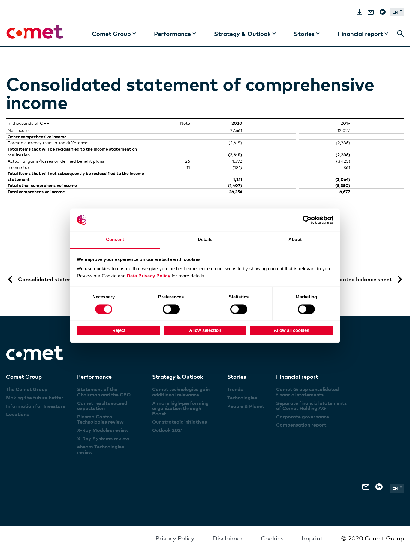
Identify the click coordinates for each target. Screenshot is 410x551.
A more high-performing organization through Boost (180, 408)
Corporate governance (302, 417)
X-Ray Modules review (103, 430)
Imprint (312, 538)
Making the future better (34, 398)
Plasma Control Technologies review (100, 419)
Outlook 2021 (167, 430)
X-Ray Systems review (103, 439)
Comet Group (24, 376)
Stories (236, 376)
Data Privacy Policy (148, 276)
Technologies (242, 398)
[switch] (171, 309)
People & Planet (245, 406)
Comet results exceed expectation (102, 406)
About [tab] (295, 239)
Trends (235, 389)
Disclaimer (228, 538)
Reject (118, 330)
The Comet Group (26, 389)
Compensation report (301, 425)
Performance (94, 376)
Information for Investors (35, 406)
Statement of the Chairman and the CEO (104, 392)
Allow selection (205, 330)
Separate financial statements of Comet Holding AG (311, 406)
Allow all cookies (291, 330)
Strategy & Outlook (177, 376)
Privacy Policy (174, 538)
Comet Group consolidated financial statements (307, 392)
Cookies (272, 538)
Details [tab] (205, 239)
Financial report (297, 376)
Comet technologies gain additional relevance (181, 392)
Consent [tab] (115, 239)
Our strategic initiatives (179, 422)
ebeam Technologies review (100, 449)
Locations (17, 414)
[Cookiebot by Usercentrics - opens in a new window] (307, 219)
